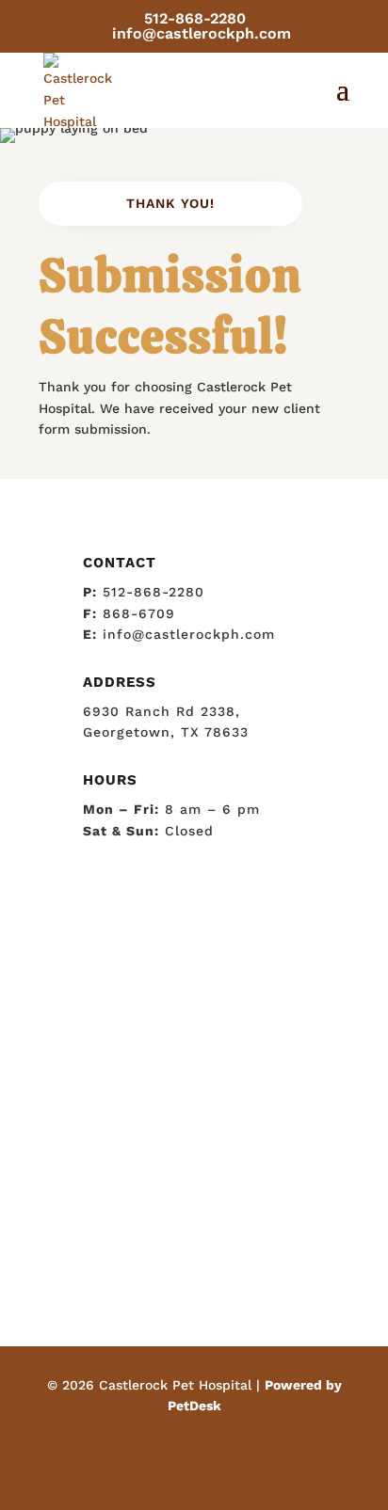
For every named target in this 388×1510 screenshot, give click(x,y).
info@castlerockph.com (189, 634)
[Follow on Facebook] (194, 1459)
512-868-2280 (195, 18)
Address (119, 682)
